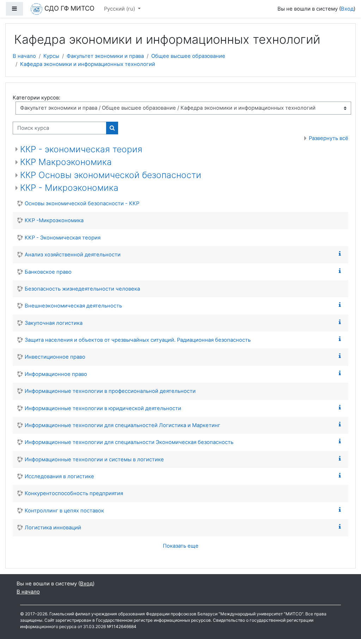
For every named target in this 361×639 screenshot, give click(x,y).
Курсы (51, 56)
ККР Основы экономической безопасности (110, 175)
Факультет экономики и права (105, 56)
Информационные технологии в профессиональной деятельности (110, 391)
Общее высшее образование (188, 56)
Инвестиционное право (55, 357)
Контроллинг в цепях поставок (64, 510)
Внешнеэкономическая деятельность (73, 306)
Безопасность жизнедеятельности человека (82, 289)
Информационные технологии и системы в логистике (94, 459)
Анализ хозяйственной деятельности (73, 254)
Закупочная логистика (53, 323)
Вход (347, 9)
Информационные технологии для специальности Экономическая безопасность (129, 442)
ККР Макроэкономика (66, 162)
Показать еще (180, 546)
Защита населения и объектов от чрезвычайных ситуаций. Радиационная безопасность (138, 340)
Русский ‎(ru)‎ (120, 9)
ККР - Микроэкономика (69, 187)
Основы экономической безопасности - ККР (82, 203)
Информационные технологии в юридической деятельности (103, 408)
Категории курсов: (36, 98)
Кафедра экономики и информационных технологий (87, 64)
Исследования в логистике (59, 476)
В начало (24, 56)
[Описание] (341, 254)
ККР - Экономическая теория (62, 238)
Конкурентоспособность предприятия (74, 493)
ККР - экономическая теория (81, 149)
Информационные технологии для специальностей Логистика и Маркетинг (122, 425)
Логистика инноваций (53, 527)
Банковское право (48, 272)
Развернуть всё (328, 138)
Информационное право (56, 374)
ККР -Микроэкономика (54, 220)
